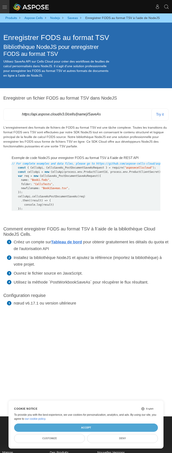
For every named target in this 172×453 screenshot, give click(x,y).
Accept (86, 427)
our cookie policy (35, 418)
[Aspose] (31, 6)
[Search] (166, 6)
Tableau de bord (66, 242)
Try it (160, 114)
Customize (49, 438)
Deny (122, 438)
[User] (157, 6)
